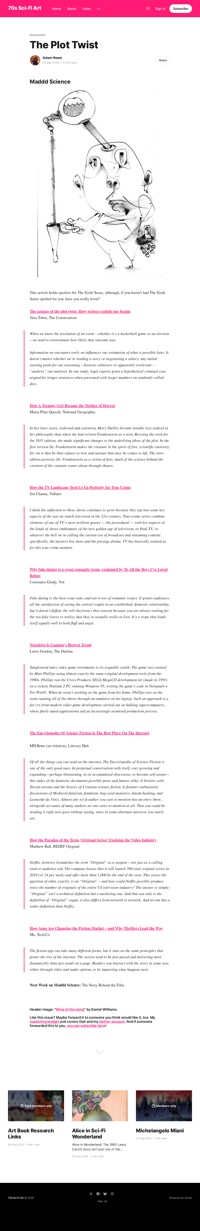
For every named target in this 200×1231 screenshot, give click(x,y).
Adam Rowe (52, 58)
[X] (91, 1193)
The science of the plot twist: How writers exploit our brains (80, 311)
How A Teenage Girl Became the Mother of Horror (72, 405)
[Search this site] (148, 8)
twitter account (112, 1021)
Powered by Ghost (180, 1197)
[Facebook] (98, 1193)
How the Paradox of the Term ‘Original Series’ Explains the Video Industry (93, 840)
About (71, 9)
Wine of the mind (70, 1009)
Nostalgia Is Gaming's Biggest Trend (60, 645)
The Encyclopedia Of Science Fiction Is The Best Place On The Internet (89, 733)
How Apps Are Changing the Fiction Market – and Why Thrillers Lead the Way (96, 928)
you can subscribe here (86, 1026)
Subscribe (180, 9)
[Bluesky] (105, 1193)
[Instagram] (112, 1193)
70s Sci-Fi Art (24, 8)
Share (163, 60)
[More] (99, 9)
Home (56, 9)
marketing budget (44, 1021)
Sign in (160, 9)
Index (87, 9)
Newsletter (38, 35)
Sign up (102, 1201)
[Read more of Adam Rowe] (35, 60)
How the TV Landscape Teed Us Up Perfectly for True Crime (80, 487)
